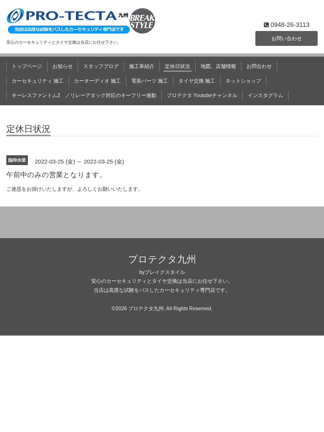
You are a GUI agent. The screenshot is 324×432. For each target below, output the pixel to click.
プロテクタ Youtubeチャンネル (202, 95)
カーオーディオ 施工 (97, 80)
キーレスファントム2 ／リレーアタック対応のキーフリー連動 (84, 95)
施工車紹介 (141, 66)
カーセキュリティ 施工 (38, 80)
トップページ (27, 66)
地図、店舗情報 (218, 66)
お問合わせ (259, 66)
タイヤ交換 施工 (196, 80)
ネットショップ (243, 80)
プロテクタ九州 (162, 259)
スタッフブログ (101, 66)
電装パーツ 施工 (149, 80)
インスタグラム (265, 95)
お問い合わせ (286, 38)
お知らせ (63, 66)
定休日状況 (177, 66)
